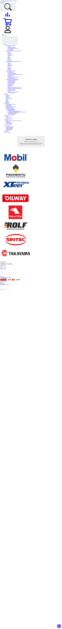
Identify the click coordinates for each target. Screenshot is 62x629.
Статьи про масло (9, 117)
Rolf (8, 66)
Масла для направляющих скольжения (14, 87)
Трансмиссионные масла (12, 73)
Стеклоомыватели (11, 75)
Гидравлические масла (12, 80)
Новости (7, 116)
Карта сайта (2, 276)
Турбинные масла (11, 85)
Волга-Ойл (10, 60)
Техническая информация (10, 109)
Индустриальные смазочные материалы (12, 79)
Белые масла (10, 84)
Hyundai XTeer (10, 55)
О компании (8, 125)
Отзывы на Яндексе (9, 128)
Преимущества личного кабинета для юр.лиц (13, 120)
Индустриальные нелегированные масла (15, 88)
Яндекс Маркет (2, 283)
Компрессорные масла (12, 82)
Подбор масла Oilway (11, 110)
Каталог (5, 44)
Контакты (6, 131)
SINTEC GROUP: (9, 98)
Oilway (9, 59)
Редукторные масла (11, 81)
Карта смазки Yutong (11, 114)
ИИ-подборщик (8, 105)
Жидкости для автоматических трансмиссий (15, 74)
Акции (9, 46)
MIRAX (7, 102)
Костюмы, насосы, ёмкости (12, 78)
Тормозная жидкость (11, 72)
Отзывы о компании (9, 127)
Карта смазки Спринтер (12, 113)
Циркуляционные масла (12, 90)
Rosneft (9, 54)
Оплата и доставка (9, 123)
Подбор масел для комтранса (11, 106)
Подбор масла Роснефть (10, 108)
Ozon (1, 282)
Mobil (9, 52)
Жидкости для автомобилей (10, 70)
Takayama (9, 57)
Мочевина (10, 76)
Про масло (6, 115)
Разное (9, 86)
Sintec (9, 67)
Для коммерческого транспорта (13, 48)
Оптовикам (15, 0)
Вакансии (7, 130)
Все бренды (10, 51)
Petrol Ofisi (10, 53)
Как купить (6, 119)
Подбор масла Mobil (9, 107)
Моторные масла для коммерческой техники (13, 61)
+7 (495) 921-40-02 (3, 0)
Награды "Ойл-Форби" (10, 126)
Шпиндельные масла (11, 92)
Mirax (9, 58)
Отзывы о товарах (9, 129)
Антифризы (10, 71)
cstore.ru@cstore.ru (10, 0)
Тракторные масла (11, 77)
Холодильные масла (11, 83)
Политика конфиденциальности (5, 277)
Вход (3, 34)
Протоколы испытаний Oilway (13, 112)
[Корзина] (7, 25)
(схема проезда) (3, 265)
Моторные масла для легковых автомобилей (13, 50)
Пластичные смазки (11, 89)
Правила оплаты (9, 122)
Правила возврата (9, 124)
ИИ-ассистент (2, 274)
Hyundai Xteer (8, 97)
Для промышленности (12, 47)
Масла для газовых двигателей (13, 91)
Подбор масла (6, 103)
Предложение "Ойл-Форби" (11, 45)
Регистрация (4, 35)
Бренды (5, 93)
